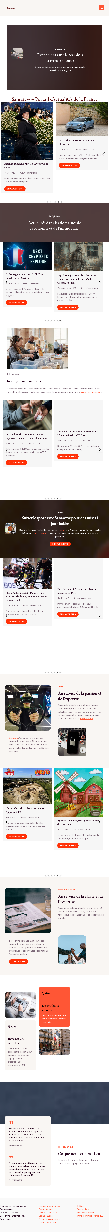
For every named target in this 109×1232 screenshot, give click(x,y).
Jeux (9, 1219)
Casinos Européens (47, 1222)
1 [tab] (47, 202)
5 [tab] (58, 202)
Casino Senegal (46, 1209)
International (18, 1215)
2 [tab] (50, 202)
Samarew (11, 7)
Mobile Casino (86, 718)
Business (14, 1212)
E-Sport (81, 1206)
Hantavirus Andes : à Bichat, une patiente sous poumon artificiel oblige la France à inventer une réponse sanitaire (26, 456)
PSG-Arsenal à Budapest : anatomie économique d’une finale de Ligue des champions (25, 824)
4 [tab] (55, 202)
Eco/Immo (5, 1215)
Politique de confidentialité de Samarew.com (14, 1208)
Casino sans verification (49, 1219)
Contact (4, 1212)
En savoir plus (15, 169)
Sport (2, 1219)
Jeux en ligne (83, 1209)
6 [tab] (61, 202)
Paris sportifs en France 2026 (91, 1215)
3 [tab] (53, 202)
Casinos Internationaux (49, 1206)
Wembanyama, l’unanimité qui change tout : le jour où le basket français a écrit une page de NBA (27, 630)
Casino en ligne (46, 1215)
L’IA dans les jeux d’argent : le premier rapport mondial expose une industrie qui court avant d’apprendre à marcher (25, 144)
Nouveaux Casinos (85, 1212)
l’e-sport (61, 530)
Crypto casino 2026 (48, 1212)
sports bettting (41, 533)
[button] (5, 153)
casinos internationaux (91, 392)
